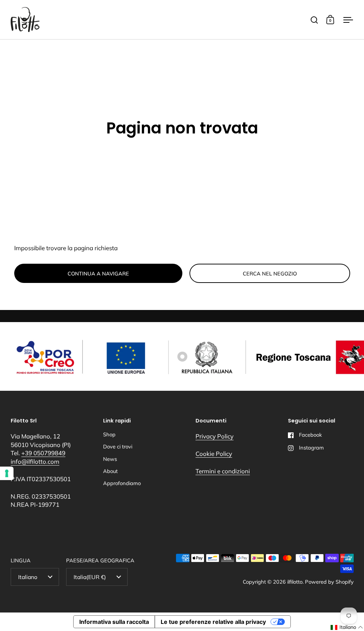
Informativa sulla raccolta (114, 621)
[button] (347, 627)
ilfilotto (295, 581)
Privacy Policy (215, 436)
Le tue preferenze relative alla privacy (213, 621)
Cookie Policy (214, 453)
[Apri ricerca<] (314, 19)
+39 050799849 (43, 453)
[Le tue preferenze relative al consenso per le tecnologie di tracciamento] (7, 473)
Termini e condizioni (223, 471)
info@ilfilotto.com (35, 461)
